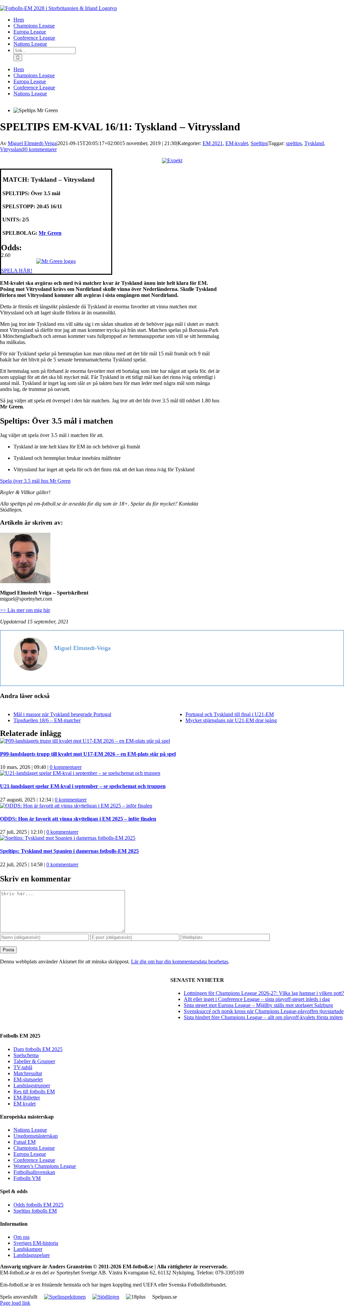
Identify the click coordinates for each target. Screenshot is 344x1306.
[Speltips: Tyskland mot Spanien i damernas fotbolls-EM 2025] (67, 838)
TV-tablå (22, 1067)
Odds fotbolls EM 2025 (38, 1205)
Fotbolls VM (27, 1178)
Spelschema (26, 1055)
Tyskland (314, 143)
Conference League (34, 1160)
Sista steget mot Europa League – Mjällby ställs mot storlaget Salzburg (258, 1005)
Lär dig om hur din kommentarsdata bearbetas (179, 961)
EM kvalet (24, 1103)
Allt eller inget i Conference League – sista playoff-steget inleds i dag (257, 999)
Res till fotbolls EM (34, 1091)
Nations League (30, 1130)
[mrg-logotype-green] (56, 261)
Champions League (34, 1148)
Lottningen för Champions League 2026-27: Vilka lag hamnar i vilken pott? (264, 993)
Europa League (29, 1154)
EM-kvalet (236, 143)
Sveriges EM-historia (35, 1243)
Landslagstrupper (31, 1085)
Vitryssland (12, 149)
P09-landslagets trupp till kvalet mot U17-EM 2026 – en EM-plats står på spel (88, 754)
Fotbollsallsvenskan (34, 1172)
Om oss (21, 1237)
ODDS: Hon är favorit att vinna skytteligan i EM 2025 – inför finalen (78, 819)
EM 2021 (213, 143)
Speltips (259, 143)
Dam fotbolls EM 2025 (37, 1049)
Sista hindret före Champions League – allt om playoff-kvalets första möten (263, 1017)
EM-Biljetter (26, 1097)
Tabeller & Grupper (34, 1061)
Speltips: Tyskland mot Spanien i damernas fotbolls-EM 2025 (69, 851)
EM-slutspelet (28, 1079)
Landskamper (27, 1249)
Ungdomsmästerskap (35, 1136)
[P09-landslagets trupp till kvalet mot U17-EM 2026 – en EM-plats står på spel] (85, 741)
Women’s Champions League (44, 1166)
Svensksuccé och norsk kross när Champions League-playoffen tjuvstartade (264, 1011)
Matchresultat (27, 1073)
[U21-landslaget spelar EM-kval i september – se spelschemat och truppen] (80, 773)
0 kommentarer (41, 149)
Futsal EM (24, 1142)
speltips (294, 143)
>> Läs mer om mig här (25, 610)
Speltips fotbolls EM (35, 1211)
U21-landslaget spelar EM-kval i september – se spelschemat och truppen (83, 786)
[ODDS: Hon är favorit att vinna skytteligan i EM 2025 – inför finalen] (76, 806)
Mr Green (50, 233)
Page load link (15, 1303)
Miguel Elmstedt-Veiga (32, 143)
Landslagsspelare (31, 1255)
